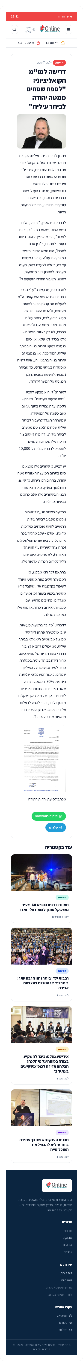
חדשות (68, 1230)
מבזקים (67, 1238)
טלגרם (53, 827)
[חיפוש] (14, 29)
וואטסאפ (62, 1315)
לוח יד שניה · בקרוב (60, 1294)
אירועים (67, 1245)
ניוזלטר (63, 1330)
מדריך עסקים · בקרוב (59, 1287)
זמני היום (66, 1280)
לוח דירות (66, 1273)
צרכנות (67, 1252)
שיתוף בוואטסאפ (46, 816)
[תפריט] (68, 29)
